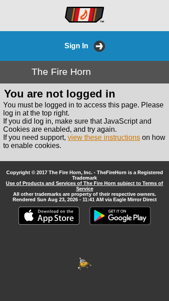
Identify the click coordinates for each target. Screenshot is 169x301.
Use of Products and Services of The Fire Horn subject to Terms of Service (84, 186)
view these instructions (104, 137)
